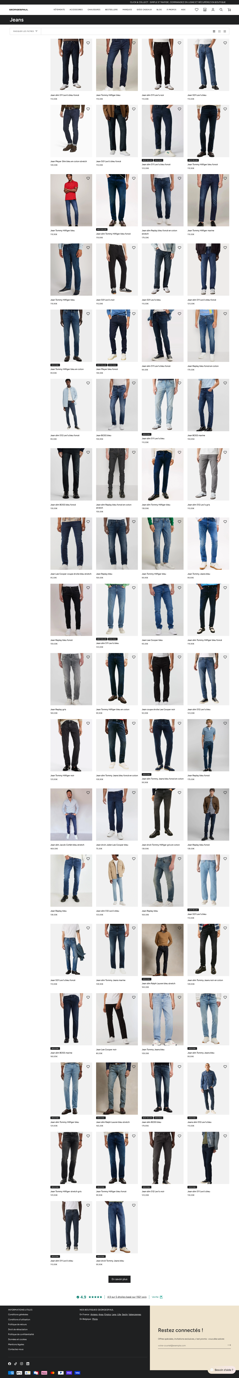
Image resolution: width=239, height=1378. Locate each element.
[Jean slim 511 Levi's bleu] (163, 405)
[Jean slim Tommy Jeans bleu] (208, 1019)
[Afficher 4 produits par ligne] (225, 31)
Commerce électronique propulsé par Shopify (203, 1372)
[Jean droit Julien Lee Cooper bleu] (117, 814)
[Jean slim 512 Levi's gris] (208, 474)
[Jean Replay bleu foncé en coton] (208, 336)
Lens (114, 1314)
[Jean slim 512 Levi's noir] (163, 1158)
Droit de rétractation (17, 1329)
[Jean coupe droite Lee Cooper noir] (163, 679)
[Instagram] (21, 1363)
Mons (95, 1319)
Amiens (94, 1314)
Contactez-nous (15, 1349)
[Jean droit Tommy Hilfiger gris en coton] (163, 814)
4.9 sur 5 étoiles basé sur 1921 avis (126, 1296)
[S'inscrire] (228, 1345)
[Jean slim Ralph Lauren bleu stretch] (163, 950)
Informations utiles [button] (20, 1310)
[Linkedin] (27, 1363)
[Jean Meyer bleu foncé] (117, 336)
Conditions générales (18, 1314)
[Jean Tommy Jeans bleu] (208, 543)
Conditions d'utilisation (19, 1319)
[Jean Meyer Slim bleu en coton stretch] (71, 131)
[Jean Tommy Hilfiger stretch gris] (71, 1158)
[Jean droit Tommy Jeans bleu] (117, 1227)
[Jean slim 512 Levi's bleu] (208, 679)
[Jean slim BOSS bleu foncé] (71, 474)
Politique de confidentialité (21, 1334)
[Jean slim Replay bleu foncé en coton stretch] (163, 200)
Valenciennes (135, 1314)
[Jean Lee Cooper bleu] (163, 610)
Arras (101, 1314)
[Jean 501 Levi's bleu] (208, 65)
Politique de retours (17, 1324)
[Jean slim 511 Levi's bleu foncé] (71, 65)
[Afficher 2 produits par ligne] (214, 31)
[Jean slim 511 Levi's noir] (163, 65)
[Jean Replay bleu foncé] (71, 610)
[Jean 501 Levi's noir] (117, 269)
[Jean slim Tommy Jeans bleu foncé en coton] (117, 745)
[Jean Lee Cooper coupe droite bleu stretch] (71, 543)
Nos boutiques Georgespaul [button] (97, 1310)
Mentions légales (16, 1344)
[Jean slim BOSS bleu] (163, 1088)
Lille (119, 1314)
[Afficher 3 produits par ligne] (219, 31)
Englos (107, 1314)
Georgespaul (160, 1372)
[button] (59, 10)
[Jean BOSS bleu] (117, 405)
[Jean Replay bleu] (117, 543)
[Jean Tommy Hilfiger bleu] (117, 65)
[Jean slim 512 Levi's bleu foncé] (71, 405)
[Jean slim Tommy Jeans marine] (117, 950)
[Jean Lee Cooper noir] (117, 1019)
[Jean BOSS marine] (208, 405)
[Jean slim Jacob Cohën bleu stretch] (71, 814)
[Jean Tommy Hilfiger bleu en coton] (71, 336)
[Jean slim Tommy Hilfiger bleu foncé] (117, 200)
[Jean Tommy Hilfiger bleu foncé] (208, 131)
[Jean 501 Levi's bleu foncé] (117, 131)
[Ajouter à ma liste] (88, 43)
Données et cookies (17, 1339)
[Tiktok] (15, 1363)
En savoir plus (119, 1279)
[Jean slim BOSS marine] (71, 1019)
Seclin (125, 1314)
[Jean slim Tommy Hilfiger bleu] (163, 474)
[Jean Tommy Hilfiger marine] (208, 200)
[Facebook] (9, 1363)
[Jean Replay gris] (71, 679)
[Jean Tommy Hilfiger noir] (71, 745)
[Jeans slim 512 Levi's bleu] (208, 1088)
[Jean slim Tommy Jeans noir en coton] (208, 950)
